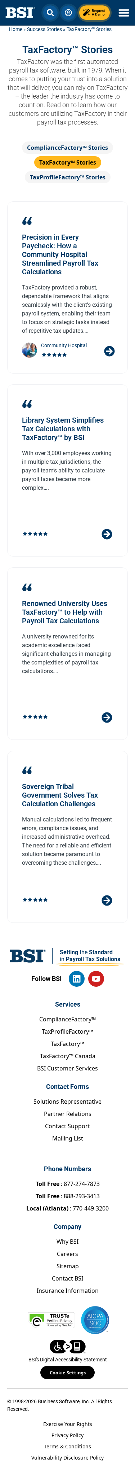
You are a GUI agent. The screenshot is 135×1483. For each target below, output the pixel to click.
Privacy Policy (67, 1435)
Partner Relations (67, 1114)
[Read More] (109, 351)
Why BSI (67, 1242)
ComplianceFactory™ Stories (67, 148)
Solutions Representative (67, 1101)
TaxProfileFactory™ (67, 1031)
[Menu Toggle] (124, 12)
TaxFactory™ (67, 1044)
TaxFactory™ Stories (67, 162)
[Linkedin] (77, 979)
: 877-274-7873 (68, 1184)
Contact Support (67, 1126)
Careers (67, 1254)
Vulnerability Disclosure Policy (67, 1457)
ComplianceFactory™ (67, 1019)
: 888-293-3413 (68, 1196)
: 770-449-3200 (67, 1208)
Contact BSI (67, 1278)
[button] (50, 12)
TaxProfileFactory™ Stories (67, 177)
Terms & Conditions (67, 1446)
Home (15, 29)
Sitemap (68, 1266)
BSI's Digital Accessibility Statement (67, 1359)
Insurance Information (68, 1291)
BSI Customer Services (67, 1068)
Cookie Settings (68, 1372)
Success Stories (44, 29)
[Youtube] (96, 979)
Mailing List (67, 1138)
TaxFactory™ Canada (67, 1056)
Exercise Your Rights (67, 1424)
